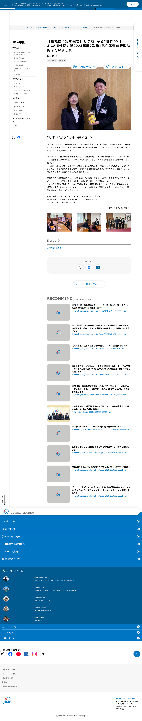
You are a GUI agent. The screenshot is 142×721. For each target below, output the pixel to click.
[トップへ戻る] (136, 654)
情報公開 (5, 682)
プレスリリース (19, 107)
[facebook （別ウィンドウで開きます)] (10, 654)
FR (132, 10)
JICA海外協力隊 (54, 248)
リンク (15, 125)
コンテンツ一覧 (48, 10)
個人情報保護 (7, 678)
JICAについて (9, 521)
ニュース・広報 (10, 551)
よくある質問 (62, 10)
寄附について (32, 10)
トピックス (17, 114)
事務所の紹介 (17, 78)
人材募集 (16, 98)
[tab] (116, 10)
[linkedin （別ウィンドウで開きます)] (26, 654)
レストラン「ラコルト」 (22, 94)
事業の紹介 (16, 48)
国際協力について (11, 559)
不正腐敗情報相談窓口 (11, 686)
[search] (95, 10)
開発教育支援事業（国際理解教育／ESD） (22, 53)
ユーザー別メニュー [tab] (15, 570)
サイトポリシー (8, 669)
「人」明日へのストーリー (21, 119)
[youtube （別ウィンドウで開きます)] (18, 654)
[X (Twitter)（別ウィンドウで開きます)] (2, 654)
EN (127, 10)
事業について (9, 528)
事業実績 (17, 74)
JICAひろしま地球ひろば (22, 90)
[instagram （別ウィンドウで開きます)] (34, 654)
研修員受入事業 (19, 58)
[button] (84, 66)
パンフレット (18, 83)
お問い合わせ (74, 10)
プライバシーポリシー (46, 5)
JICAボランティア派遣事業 (22, 70)
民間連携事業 (18, 65)
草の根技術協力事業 (20, 62)
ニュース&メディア (20, 102)
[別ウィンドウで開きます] (80, 267)
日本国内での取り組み (13, 544)
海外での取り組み (11, 536)
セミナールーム (19, 87)
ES (137, 10)
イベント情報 (18, 110)
